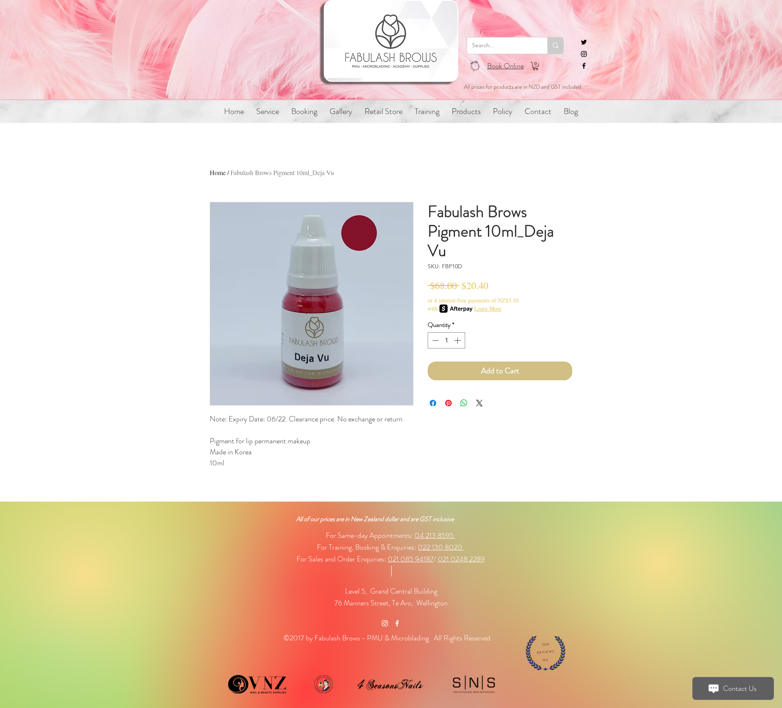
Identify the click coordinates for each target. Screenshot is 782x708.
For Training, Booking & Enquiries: (367, 547)
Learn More (487, 308)
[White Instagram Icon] (385, 623)
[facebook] (397, 623)
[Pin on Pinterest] (448, 403)
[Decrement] (434, 340)
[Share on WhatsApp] (464, 403)
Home (218, 172)
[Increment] (458, 340)
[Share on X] (479, 403)
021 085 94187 (411, 559)
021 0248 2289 (461, 559)
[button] (535, 66)
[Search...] (555, 45)
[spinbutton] (446, 340)
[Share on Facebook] (433, 403)
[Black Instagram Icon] (584, 54)
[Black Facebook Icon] (584, 66)
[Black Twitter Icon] (584, 42)
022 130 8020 (441, 547)
